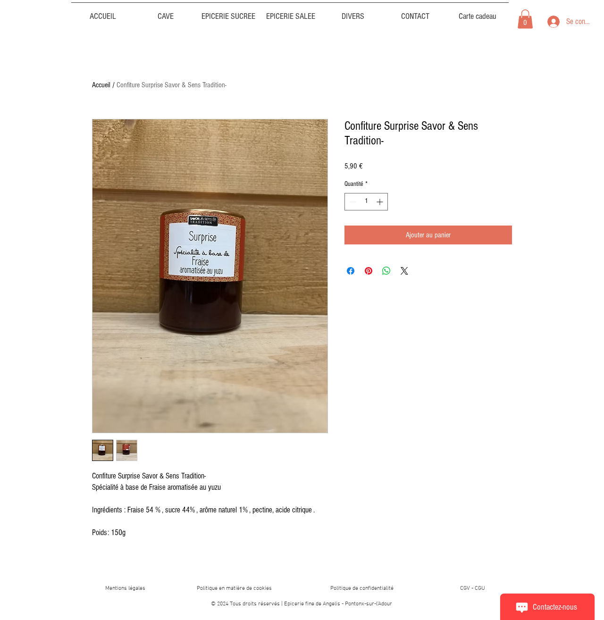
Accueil (101, 85)
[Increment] (380, 201)
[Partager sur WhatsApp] (386, 270)
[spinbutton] (366, 201)
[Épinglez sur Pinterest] (368, 270)
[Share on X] (404, 270)
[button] (353, 12)
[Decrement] (352, 201)
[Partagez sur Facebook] (350, 270)
